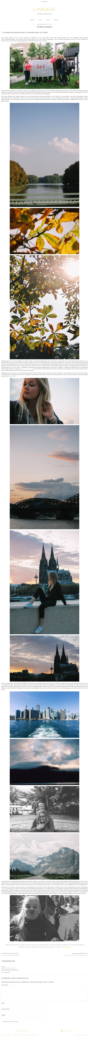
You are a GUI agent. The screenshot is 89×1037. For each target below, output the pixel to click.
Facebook (67, 1031)
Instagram (23, 1031)
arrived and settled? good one (76, 954)
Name (3, 1003)
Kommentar (5, 985)
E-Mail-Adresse (5, 1009)
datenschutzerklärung (30, 1035)
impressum (16, 1035)
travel (56, 20)
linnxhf (44, 10)
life (40, 20)
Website (3, 1015)
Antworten (6, 972)
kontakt (44, 1)
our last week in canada (10, 954)
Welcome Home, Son (26, 368)
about (32, 20)
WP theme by (81, 1035)
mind (48, 20)
